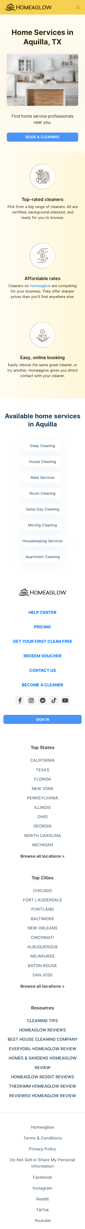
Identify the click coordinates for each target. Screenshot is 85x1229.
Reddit (42, 1199)
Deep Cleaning (42, 445)
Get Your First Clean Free (42, 641)
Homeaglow (40, 285)
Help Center (42, 612)
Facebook (42, 1177)
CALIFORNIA (42, 760)
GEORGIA (42, 826)
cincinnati (42, 937)
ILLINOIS (42, 807)
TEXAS (42, 769)
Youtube (42, 1220)
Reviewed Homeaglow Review (42, 1095)
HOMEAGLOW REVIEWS (42, 1030)
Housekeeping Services (42, 541)
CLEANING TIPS (42, 1020)
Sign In (42, 719)
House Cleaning (42, 461)
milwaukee (42, 956)
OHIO (42, 816)
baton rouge (42, 965)
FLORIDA (42, 779)
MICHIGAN (42, 844)
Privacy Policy (42, 1149)
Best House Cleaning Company (43, 1039)
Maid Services (43, 477)
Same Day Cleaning (42, 509)
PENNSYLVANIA (42, 798)
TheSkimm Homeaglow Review (42, 1086)
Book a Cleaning (42, 137)
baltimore (42, 918)
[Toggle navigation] (78, 7)
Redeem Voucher (42, 655)
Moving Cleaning (42, 525)
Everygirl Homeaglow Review (42, 1048)
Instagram (42, 1188)
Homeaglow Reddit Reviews (42, 1076)
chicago (42, 890)
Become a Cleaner (42, 684)
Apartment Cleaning (42, 556)
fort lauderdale (42, 900)
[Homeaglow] (28, 7)
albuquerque (42, 946)
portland (42, 909)
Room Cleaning (42, 493)
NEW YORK (42, 788)
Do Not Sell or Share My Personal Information (42, 1163)
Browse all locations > (42, 856)
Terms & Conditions (42, 1138)
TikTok (42, 1209)
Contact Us (42, 670)
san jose (42, 975)
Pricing (42, 626)
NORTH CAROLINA (42, 835)
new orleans (43, 928)
